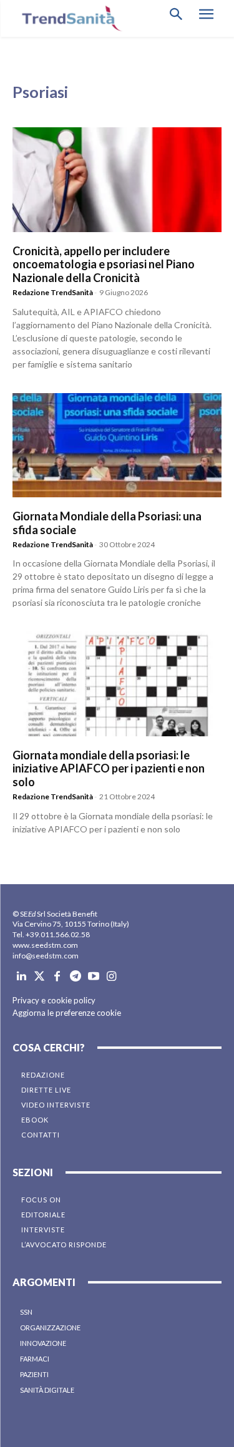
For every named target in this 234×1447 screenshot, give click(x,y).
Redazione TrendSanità (52, 292)
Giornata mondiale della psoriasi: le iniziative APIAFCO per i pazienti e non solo (108, 768)
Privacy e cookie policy (53, 1000)
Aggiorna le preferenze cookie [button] (66, 1013)
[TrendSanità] (68, 18)
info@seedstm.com (45, 955)
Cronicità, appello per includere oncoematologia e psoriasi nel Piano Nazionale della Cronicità (103, 264)
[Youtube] (93, 977)
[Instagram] (111, 977)
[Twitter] (40, 977)
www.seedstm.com (45, 945)
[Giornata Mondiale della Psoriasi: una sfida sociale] (117, 445)
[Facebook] (58, 977)
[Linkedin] (21, 977)
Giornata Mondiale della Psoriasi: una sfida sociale (107, 523)
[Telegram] (75, 977)
